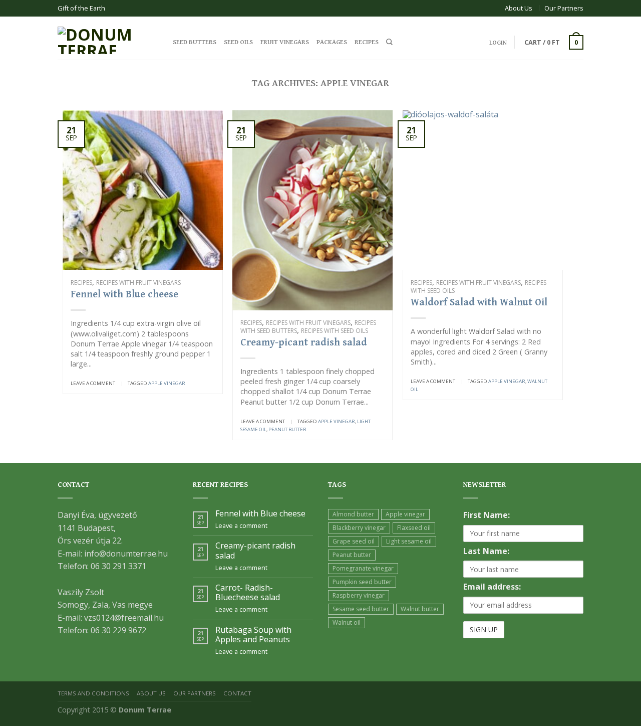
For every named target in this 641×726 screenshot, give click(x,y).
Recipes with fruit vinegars (138, 282)
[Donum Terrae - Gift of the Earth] (108, 38)
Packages (331, 42)
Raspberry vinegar (359, 595)
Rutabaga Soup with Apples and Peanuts (253, 634)
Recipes (367, 42)
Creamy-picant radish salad (303, 342)
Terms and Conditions (93, 693)
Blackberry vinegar (359, 527)
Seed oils (238, 42)
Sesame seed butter (361, 609)
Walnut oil (347, 622)
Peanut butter (287, 429)
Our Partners (563, 8)
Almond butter (353, 514)
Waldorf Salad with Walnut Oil (479, 302)
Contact (237, 693)
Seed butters (194, 42)
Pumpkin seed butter (362, 582)
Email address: (492, 586)
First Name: (486, 514)
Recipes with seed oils (334, 330)
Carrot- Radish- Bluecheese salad (247, 592)
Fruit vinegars (284, 42)
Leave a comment (93, 383)
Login (498, 43)
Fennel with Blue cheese (124, 294)
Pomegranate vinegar (363, 568)
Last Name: (486, 551)
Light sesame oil (409, 541)
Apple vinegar (166, 383)
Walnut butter (420, 609)
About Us (518, 8)
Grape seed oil (354, 541)
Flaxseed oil (414, 527)
